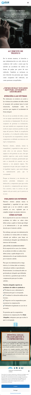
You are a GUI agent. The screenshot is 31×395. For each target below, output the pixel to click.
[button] (29, 371)
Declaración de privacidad (15, 393)
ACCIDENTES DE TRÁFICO (15, 11)
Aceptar (15, 386)
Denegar (15, 390)
